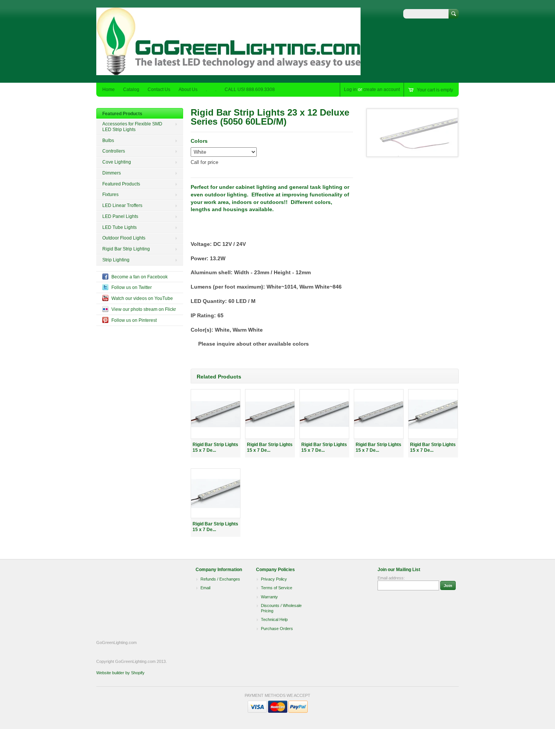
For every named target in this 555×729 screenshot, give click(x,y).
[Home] (228, 71)
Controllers (113, 151)
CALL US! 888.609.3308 (250, 89)
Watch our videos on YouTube (142, 298)
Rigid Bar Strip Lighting (126, 249)
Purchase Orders (277, 628)
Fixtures (110, 194)
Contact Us (159, 89)
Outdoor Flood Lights (123, 238)
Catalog (131, 89)
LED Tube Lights (119, 227)
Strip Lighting (116, 260)
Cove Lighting (116, 162)
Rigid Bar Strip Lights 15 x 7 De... (215, 447)
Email (205, 587)
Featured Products (122, 113)
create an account (381, 89)
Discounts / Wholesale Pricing (281, 608)
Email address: (391, 578)
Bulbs (108, 140)
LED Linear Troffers (122, 205)
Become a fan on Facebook (139, 277)
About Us (188, 89)
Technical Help (274, 619)
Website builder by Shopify (120, 672)
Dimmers (111, 173)
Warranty (269, 597)
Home (108, 89)
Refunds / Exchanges (220, 579)
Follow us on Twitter (131, 287)
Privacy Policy (274, 579)
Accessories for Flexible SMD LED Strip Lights (132, 126)
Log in (350, 89)
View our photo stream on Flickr (143, 309)
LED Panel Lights (120, 216)
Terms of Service (276, 587)
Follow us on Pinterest (134, 320)
